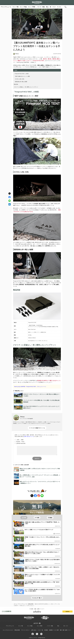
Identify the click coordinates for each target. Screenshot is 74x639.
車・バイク (53, 7)
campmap (45, 617)
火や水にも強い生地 (19, 79)
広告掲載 (46, 630)
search (65, 7)
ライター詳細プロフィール (38, 428)
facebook (9, 197)
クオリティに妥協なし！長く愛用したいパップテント (26, 87)
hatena (9, 204)
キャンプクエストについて (8, 630)
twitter (9, 193)
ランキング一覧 (36, 598)
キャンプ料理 (31, 7)
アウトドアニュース (6, 7)
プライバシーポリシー (25, 630)
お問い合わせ (33, 630)
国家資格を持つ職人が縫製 (21, 81)
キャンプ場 (15, 7)
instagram (38, 495)
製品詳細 (16, 84)
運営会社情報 (17, 630)
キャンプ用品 (23, 7)
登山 (47, 7)
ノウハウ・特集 (41, 7)
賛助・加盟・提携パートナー (65, 630)
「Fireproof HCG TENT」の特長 (21, 73)
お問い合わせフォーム (29, 436)
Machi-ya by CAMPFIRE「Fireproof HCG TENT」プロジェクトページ (30, 386)
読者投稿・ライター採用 (54, 630)
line (9, 200)
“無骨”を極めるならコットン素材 (22, 76)
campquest (29, 617)
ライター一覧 (40, 630)
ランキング (60, 7)
